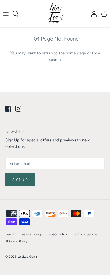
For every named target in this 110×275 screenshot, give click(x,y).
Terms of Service (85, 234)
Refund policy (31, 234)
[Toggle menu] (6, 14)
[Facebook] (8, 109)
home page (76, 53)
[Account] (92, 14)
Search (10, 234)
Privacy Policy (57, 234)
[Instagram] (18, 109)
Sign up (20, 180)
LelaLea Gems (27, 256)
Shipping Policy (16, 241)
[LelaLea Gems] (55, 14)
